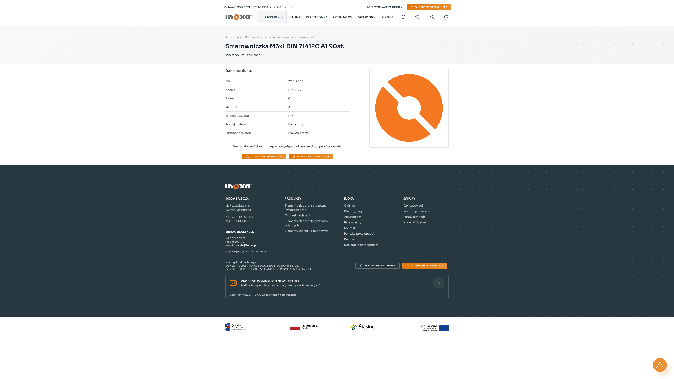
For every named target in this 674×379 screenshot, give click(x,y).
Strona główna (233, 37)
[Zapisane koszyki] (418, 17)
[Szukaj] (404, 17)
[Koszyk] (446, 17)
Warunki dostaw (415, 222)
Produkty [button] (272, 17)
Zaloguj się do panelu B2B (431, 7)
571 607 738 (260, 7)
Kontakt (387, 17)
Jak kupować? (413, 205)
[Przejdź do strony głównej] (239, 17)
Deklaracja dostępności (361, 245)
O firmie (295, 17)
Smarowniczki (305, 37)
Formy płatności (415, 217)
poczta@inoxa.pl (245, 245)
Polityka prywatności (359, 233)
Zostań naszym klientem (387, 7)
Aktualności (342, 17)
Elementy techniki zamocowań (306, 231)
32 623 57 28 (244, 7)
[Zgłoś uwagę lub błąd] (660, 365)
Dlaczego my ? (316, 17)
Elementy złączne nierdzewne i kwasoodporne (269, 37)
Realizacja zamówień (418, 211)
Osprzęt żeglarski (297, 215)
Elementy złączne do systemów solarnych (307, 223)
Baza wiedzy (366, 17)
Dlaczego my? (354, 211)
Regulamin (351, 239)
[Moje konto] (432, 17)
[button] (337, 283)
